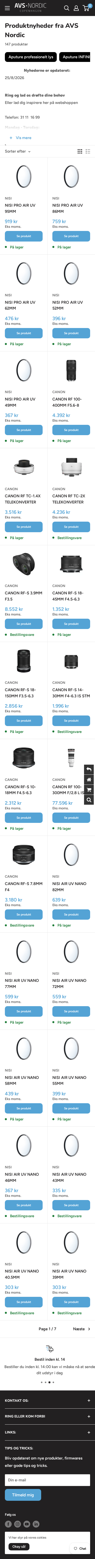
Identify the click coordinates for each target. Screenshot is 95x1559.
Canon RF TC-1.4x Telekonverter (22, 499)
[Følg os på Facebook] (8, 1524)
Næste (79, 1329)
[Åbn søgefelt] (66, 8)
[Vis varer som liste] (88, 151)
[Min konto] (76, 8)
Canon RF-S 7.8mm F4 (24, 886)
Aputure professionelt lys (31, 57)
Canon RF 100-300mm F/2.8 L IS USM (68, 790)
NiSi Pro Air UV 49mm (20, 402)
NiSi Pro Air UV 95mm (20, 208)
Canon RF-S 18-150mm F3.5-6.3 (20, 692)
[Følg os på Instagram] (17, 1524)
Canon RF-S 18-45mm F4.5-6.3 (68, 596)
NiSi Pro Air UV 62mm (20, 305)
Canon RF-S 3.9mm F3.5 (23, 596)
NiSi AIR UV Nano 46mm (22, 1177)
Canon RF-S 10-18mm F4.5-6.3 (20, 790)
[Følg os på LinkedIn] (36, 1524)
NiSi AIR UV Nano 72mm (69, 983)
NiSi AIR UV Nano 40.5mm (22, 1274)
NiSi (8, 198)
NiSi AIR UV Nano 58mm (22, 1080)
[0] (86, 8)
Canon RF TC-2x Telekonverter (68, 499)
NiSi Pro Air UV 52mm (67, 305)
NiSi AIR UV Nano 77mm (22, 983)
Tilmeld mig (23, 1494)
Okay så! (19, 1547)
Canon (58, 392)
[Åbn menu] (7, 8)
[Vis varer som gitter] (80, 151)
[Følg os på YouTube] (26, 1524)
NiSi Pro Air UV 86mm (67, 208)
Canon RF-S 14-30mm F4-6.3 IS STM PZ (71, 693)
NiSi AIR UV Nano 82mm (69, 886)
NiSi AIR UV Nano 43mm (69, 1177)
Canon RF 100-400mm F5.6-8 (67, 402)
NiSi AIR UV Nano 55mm (69, 1080)
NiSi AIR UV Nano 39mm (69, 1274)
